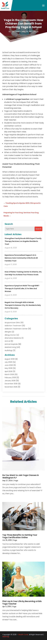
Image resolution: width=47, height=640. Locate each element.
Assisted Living (10, 347)
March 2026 (9, 374)
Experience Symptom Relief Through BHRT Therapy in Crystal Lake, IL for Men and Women (22, 288)
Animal (7, 341)
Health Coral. (23, 634)
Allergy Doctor (10, 335)
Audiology (8, 350)
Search (38, 229)
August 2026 (10, 359)
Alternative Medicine (13, 338)
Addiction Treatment (13, 325)
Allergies (8, 332)
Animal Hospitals (11, 344)
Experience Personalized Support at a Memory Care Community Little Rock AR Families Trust (21, 258)
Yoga (36, 31)
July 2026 (8, 362)
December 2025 (11, 384)
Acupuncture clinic (12, 322)
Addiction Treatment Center (16, 329)
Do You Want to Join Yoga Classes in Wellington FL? (20, 476)
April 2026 (8, 371)
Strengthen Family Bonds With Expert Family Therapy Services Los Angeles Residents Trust (23, 241)
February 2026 (10, 377)
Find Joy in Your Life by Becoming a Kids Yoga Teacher (22, 602)
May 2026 (8, 368)
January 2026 (10, 380)
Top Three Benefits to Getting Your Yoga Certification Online (19, 536)
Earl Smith (15, 31)
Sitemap (5, 636)
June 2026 (9, 365)
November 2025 (11, 387)
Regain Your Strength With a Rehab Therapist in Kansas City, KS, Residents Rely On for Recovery (23, 305)
